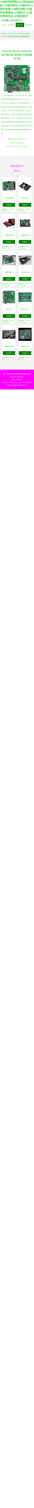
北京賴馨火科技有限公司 (11, 20)
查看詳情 (9, 205)
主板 (23, 382)
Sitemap (24, 385)
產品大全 (20, 25)
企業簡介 (11, 25)
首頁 (3, 25)
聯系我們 (29, 25)
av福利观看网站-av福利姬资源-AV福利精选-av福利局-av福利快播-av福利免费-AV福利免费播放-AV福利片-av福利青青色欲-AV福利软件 (16, 9)
